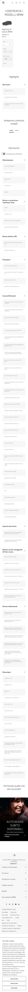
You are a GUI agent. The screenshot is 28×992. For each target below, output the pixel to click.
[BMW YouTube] (16, 904)
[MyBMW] (13, 2)
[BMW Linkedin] (19, 904)
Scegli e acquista (7, 885)
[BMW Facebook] (6, 904)
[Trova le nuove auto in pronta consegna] (14, 819)
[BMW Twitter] (9, 904)
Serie (4, 41)
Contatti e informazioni (9, 867)
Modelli (4, 891)
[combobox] (7, 44)
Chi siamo (5, 873)
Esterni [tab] (11, 130)
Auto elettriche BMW (9, 897)
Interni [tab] (16, 130)
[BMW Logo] (3, 2)
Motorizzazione (6, 56)
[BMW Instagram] (13, 904)
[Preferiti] (20, 2)
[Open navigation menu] (24, 2)
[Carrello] (16, 2)
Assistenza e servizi (8, 879)
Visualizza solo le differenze (14, 154)
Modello (5, 48)
